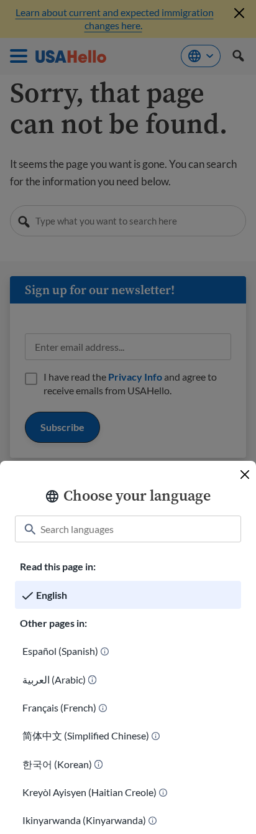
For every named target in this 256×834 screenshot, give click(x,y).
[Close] (245, 474)
